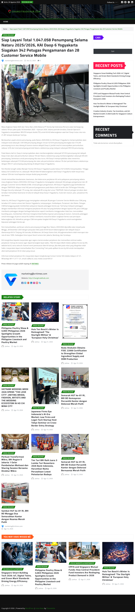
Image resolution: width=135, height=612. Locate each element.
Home (5, 22)
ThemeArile (50, 608)
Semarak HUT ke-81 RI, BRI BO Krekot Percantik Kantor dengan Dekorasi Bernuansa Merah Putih (73, 466)
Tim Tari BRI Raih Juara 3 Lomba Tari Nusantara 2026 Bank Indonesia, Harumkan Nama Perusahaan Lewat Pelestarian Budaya (44, 467)
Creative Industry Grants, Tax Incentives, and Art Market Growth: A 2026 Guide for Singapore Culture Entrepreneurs (112, 114)
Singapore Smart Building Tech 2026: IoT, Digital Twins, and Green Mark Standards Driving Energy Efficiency (111, 76)
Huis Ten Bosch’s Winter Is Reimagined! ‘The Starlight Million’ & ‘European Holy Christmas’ (45, 333)
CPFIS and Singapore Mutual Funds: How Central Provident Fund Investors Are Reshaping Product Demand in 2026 (111, 96)
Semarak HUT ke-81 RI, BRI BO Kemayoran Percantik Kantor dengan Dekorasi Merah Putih (74, 399)
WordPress (29, 608)
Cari (97, 37)
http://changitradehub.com (39, 278)
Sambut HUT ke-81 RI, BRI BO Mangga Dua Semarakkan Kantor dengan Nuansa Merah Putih (15, 516)
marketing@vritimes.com (14, 61)
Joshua (7, 346)
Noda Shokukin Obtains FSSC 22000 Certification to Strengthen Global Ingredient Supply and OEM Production (74, 353)
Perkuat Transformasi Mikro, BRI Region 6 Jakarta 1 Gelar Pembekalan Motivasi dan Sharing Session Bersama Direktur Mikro (14, 464)
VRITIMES (35, 264)
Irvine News (39, 608)
